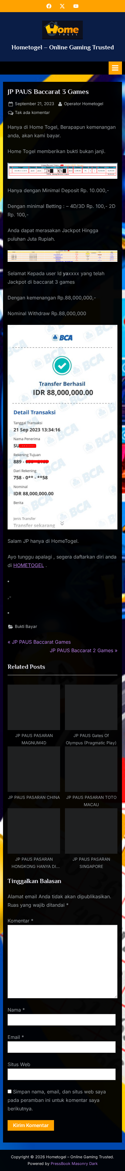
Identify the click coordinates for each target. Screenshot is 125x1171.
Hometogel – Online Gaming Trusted (63, 47)
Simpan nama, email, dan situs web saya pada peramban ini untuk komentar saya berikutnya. (57, 1100)
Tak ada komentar (32, 113)
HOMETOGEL (28, 565)
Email (16, 1037)
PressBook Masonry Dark (74, 1163)
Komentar (20, 921)
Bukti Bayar (26, 626)
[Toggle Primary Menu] (115, 68)
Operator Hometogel (83, 103)
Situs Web (19, 1064)
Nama (16, 1010)
